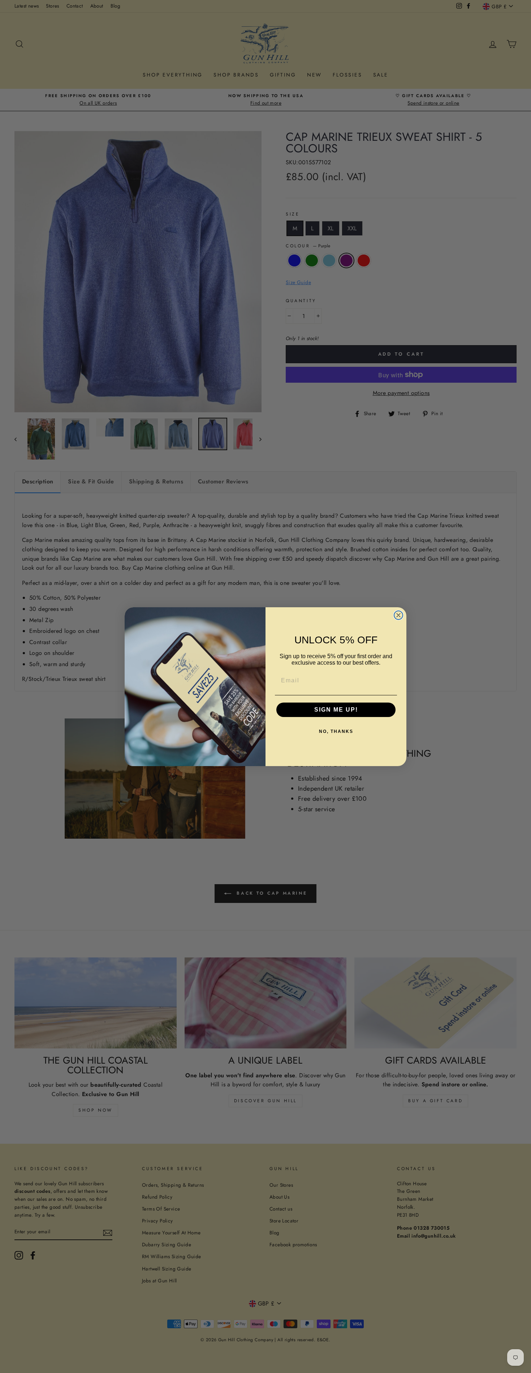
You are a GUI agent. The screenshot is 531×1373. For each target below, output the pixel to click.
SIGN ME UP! (336, 710)
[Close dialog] (398, 615)
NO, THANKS (336, 731)
